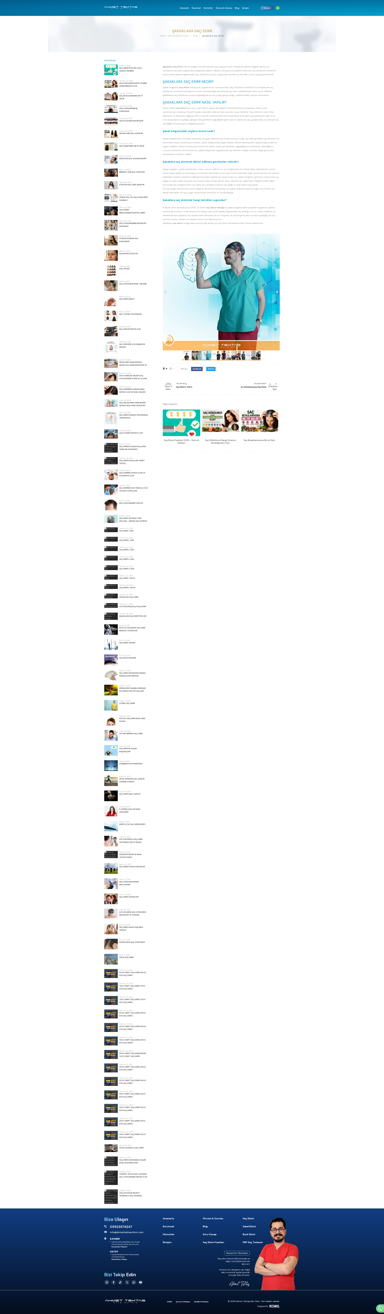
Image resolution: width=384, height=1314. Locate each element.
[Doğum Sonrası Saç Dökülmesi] (111, 240)
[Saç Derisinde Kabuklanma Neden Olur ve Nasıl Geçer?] (111, 390)
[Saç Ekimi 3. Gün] (111, 548)
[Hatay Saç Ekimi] (111, 959)
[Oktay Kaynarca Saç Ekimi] (111, 1148)
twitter (211, 369)
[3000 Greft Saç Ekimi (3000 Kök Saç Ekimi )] (111, 1108)
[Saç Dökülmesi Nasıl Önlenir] (111, 285)
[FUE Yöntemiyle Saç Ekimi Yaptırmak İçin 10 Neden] (111, 841)
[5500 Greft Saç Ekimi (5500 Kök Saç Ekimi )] (111, 1040)
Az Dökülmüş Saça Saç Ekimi (253, 387)
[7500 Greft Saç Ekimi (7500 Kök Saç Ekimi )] (111, 987)
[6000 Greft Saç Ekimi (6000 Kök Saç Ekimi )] (111, 1027)
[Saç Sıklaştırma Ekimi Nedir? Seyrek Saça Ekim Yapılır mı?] (111, 403)
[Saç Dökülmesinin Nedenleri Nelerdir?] (111, 225)
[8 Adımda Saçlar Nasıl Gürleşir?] (111, 811)
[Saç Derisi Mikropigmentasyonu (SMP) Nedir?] (111, 210)
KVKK (169, 1302)
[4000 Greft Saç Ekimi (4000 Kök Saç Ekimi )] (111, 1081)
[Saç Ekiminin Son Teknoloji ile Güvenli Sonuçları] (111, 490)
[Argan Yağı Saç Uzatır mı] (111, 134)
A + (165, 368)
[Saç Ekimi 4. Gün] (111, 558)
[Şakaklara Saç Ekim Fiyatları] (111, 616)
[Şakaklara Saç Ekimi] (111, 596)
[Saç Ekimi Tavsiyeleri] (111, 898)
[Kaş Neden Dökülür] (111, 255)
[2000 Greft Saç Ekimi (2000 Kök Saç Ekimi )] (111, 1135)
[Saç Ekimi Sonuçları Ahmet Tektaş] (111, 460)
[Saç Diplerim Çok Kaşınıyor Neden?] (111, 347)
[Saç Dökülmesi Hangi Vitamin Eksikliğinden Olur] (111, 84)
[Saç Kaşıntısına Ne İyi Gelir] (111, 147)
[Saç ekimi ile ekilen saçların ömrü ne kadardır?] (111, 448)
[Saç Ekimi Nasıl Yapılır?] (111, 796)
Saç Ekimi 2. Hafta (184, 387)
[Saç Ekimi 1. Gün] (111, 529)
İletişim (267, 8)
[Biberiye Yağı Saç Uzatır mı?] (111, 173)
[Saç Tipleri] (111, 270)
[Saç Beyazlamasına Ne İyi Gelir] (111, 96)
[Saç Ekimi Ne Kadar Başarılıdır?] (111, 750)
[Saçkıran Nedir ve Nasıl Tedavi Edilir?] (111, 854)
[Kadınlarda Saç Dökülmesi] (111, 944)
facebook (197, 369)
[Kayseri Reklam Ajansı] (268, 1306)
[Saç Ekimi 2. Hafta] (111, 586)
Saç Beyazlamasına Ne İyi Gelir (259, 440)
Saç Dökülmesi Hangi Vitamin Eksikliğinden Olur (220, 441)
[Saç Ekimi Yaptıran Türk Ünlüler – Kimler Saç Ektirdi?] (111, 519)
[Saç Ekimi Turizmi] (111, 644)
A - (172, 368)
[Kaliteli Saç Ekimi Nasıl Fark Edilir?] (111, 720)
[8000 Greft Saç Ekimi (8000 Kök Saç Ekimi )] (111, 973)
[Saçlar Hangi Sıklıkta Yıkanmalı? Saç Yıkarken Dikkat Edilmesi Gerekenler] (111, 1196)
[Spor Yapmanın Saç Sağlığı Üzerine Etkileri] (111, 780)
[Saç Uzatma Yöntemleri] (111, 316)
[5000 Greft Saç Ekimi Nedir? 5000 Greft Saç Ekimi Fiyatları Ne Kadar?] (111, 1054)
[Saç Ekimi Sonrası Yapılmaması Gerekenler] (111, 418)
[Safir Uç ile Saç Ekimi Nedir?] (111, 826)
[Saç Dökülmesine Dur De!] (111, 505)
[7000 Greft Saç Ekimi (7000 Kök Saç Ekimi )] (111, 1000)
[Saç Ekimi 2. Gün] (111, 539)
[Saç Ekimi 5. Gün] (111, 567)
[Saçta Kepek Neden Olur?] (111, 434)
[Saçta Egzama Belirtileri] (111, 121)
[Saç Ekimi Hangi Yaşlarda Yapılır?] (111, 929)
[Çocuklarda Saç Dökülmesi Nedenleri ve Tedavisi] (111, 914)
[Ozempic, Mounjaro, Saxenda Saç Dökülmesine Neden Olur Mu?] (111, 1178)
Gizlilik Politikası (201, 1302)
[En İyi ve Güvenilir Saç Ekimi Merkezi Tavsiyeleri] (111, 629)
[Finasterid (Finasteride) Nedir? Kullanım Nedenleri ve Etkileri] (111, 363)
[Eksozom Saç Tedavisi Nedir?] (111, 159)
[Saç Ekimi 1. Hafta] (111, 577)
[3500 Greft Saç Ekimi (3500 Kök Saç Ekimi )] (111, 1094)
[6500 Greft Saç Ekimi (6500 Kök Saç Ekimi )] (111, 1013)
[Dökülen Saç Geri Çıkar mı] (111, 185)
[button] (165, 292)
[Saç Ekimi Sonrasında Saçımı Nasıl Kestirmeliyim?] (111, 1161)
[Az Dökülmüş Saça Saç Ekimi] (111, 605)
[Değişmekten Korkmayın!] (111, 765)
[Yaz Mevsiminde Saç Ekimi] (111, 735)
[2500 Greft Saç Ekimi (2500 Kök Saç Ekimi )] (111, 1121)
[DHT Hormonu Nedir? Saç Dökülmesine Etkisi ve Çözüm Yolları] (111, 376)
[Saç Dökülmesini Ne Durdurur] (111, 109)
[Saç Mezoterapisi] (111, 659)
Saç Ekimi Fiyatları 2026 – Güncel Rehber (181, 441)
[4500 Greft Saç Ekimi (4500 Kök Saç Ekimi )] (111, 1067)
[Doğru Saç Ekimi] (111, 705)
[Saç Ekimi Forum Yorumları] (111, 868)
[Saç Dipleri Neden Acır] (111, 331)
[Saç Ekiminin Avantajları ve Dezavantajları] (111, 474)
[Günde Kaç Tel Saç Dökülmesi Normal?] (111, 198)
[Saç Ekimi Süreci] (111, 301)
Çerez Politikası (183, 1302)
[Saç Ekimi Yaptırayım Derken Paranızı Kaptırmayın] (111, 675)
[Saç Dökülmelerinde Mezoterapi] (111, 883)
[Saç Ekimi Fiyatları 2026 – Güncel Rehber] (111, 70)
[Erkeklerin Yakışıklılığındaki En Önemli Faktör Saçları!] (111, 690)
